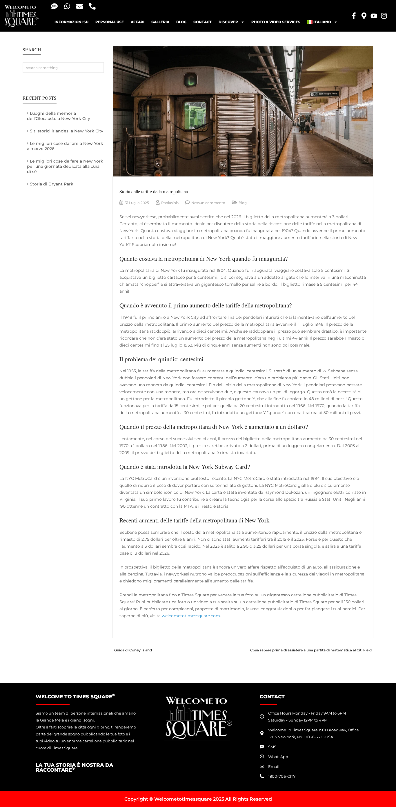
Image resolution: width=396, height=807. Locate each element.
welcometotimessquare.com (191, 615)
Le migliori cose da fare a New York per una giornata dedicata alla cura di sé (65, 166)
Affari (137, 22)
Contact (202, 22)
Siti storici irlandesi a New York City (66, 131)
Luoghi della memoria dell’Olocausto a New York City (58, 116)
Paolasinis (170, 203)
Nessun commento (208, 203)
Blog (243, 203)
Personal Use (109, 22)
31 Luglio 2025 (137, 203)
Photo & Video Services (275, 22)
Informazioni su (71, 22)
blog (181, 22)
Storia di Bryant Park (51, 184)
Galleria (160, 22)
